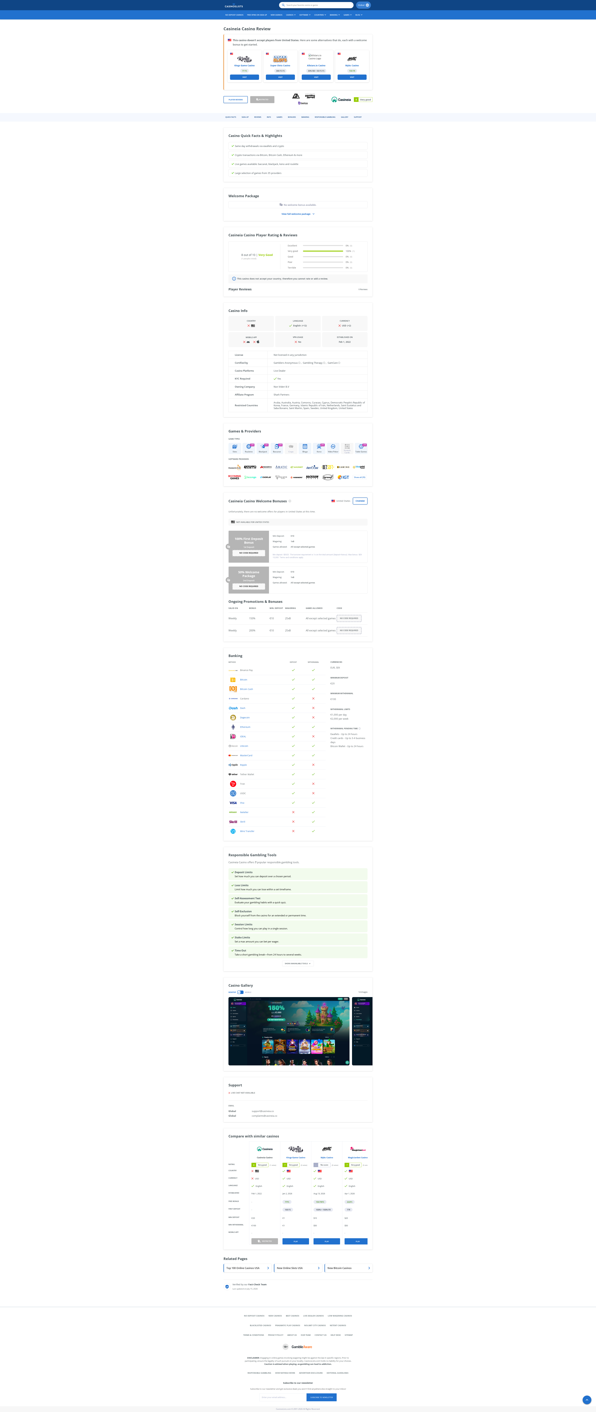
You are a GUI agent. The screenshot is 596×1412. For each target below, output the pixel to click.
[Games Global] (281, 477)
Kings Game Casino (244, 65)
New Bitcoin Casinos (339, 1268)
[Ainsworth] (266, 467)
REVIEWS (257, 117)
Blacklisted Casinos (260, 1325)
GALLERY (344, 117)
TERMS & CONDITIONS (253, 1335)
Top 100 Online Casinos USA (243, 1268)
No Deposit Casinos (234, 15)
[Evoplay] (266, 477)
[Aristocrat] (312, 467)
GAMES (279, 117)
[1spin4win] (250, 467)
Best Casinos (292, 1315)
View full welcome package (296, 213)
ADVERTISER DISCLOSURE (311, 1373)
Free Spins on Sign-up (257, 15)
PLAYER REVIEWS (236, 99)
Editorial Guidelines (337, 1373)
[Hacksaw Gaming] (312, 477)
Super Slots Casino (280, 65)
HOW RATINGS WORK (285, 1373)
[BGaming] (343, 467)
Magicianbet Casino (358, 1157)
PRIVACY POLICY (275, 1335)
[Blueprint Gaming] (359, 467)
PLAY (296, 1241)
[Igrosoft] (328, 477)
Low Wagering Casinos (340, 1315)
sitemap (349, 1335)
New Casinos (276, 15)
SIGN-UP (245, 117)
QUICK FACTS (230, 117)
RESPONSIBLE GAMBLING (325, 117)
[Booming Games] (234, 477)
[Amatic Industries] (281, 467)
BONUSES (292, 117)
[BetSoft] (328, 467)
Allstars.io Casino (316, 65)
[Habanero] (297, 477)
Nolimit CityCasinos (315, 1325)
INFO (269, 117)
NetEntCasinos (338, 1325)
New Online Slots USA (290, 1268)
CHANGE (360, 500)
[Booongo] (250, 477)
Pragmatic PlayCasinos (287, 1325)
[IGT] (343, 477)
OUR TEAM (306, 1335)
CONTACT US (321, 1335)
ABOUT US (292, 1335)
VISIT (244, 77)
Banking (305, 117)
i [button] (359, 729)
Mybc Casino (352, 65)
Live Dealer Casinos (313, 1315)
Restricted (263, 99)
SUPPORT (358, 117)
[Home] (234, 5)
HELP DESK (336, 1335)
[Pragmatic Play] (234, 467)
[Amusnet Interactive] (297, 467)
